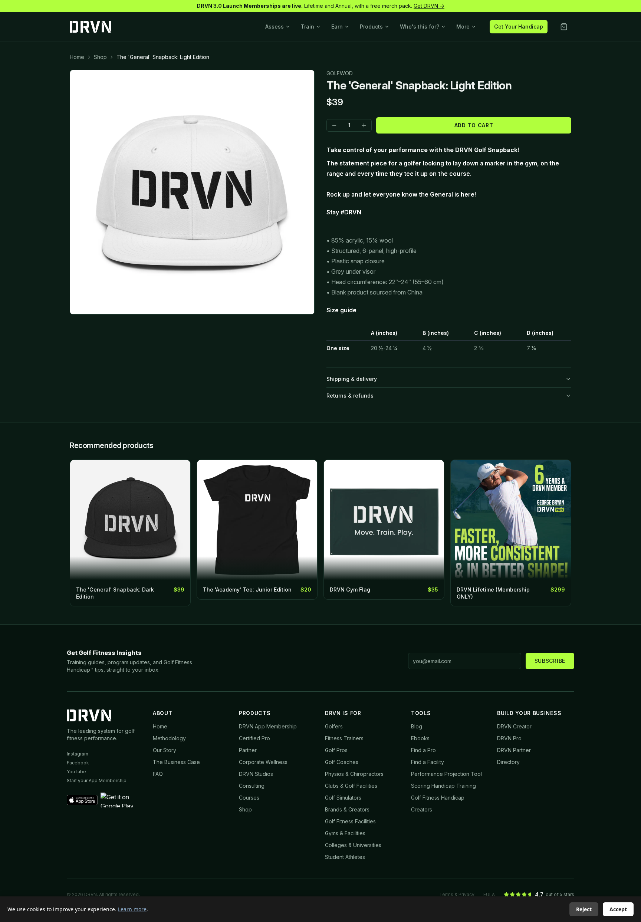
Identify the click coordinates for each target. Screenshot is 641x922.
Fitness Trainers (344, 738)
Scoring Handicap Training (443, 786)
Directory (508, 762)
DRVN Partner (514, 750)
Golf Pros (336, 750)
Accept (618, 909)
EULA (489, 894)
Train (307, 26)
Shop (100, 57)
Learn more (132, 909)
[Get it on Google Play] (122, 800)
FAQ (158, 774)
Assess (274, 26)
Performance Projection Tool (446, 774)
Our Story (164, 750)
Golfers (334, 726)
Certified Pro (254, 738)
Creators (421, 809)
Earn (337, 26)
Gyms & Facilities (345, 833)
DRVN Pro (509, 738)
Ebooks (420, 738)
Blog (416, 726)
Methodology (169, 738)
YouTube (76, 771)
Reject (584, 909)
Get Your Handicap (518, 26)
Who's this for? (419, 26)
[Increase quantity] (363, 125)
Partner (248, 750)
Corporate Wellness (263, 762)
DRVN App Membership (268, 726)
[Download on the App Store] (82, 800)
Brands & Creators (347, 809)
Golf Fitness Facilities (350, 821)
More (463, 26)
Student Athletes (345, 857)
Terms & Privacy (456, 894)
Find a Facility (427, 762)
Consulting (251, 786)
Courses (249, 797)
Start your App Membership (96, 780)
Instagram (77, 754)
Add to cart (473, 125)
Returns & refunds (350, 395)
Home (77, 57)
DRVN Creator (514, 726)
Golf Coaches (341, 762)
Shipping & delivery (351, 379)
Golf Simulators (343, 797)
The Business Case (176, 762)
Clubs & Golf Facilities (351, 786)
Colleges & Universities (353, 845)
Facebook (78, 762)
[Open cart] (563, 26)
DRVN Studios (256, 774)
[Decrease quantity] (334, 125)
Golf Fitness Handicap (437, 797)
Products (371, 26)
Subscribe (550, 661)
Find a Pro (423, 750)
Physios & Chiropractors (354, 774)
